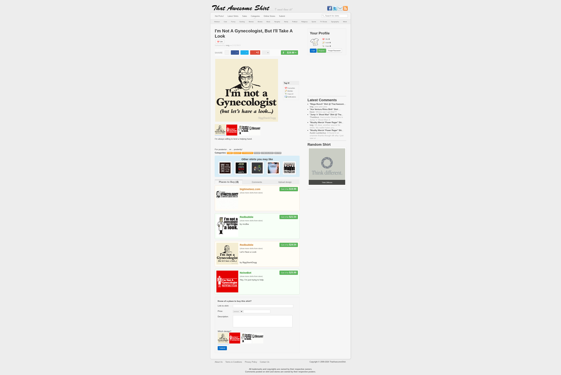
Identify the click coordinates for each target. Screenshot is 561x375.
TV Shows (323, 21)
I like (326, 39)
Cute (225, 21)
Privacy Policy (251, 362)
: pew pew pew (318, 106)
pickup (257, 153)
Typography (335, 21)
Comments (257, 182)
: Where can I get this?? (323, 112)
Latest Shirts (233, 16)
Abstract (217, 21)
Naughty (277, 21)
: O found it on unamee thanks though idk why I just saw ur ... (326, 135)
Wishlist (290, 91)
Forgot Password (334, 50)
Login (313, 50)
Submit (282, 16)
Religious (304, 21)
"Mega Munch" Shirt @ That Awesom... (328, 104)
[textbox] (335, 16)
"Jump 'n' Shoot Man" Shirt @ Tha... (326, 114)
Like (221, 41)
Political (294, 21)
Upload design (285, 182)
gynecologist (267, 153)
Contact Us (264, 362)
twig (227, 45)
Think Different (327, 182)
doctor (278, 153)
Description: (223, 316)
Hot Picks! (219, 16)
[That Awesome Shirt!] (241, 10)
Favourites (291, 88)
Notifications (291, 97)
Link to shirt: (223, 306)
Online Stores (269, 16)
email (227, 52)
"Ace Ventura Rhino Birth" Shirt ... (325, 109)
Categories (255, 16)
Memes (251, 21)
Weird (345, 21)
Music (268, 21)
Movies (260, 21)
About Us (219, 362)
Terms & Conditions (233, 362)
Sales (244, 16)
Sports (314, 21)
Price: (220, 311)
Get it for (288, 189)
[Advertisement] (327, 76)
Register (322, 50)
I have (327, 46)
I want (327, 42)
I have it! (290, 94)
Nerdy (286, 21)
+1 (256, 53)
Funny (233, 21)
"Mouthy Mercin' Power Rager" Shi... (326, 122)
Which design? (224, 331)
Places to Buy (227, 182)
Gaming (242, 21)
